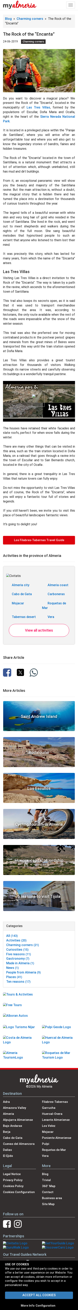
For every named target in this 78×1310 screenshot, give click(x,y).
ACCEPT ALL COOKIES (39, 1295)
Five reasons (18, 954)
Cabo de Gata (22, 594)
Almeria (8, 1114)
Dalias (7, 1150)
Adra (6, 1102)
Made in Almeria (20, 963)
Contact (47, 1192)
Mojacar (18, 603)
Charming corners (30, 19)
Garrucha (48, 1108)
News (12, 968)
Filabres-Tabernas (55, 1102)
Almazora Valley (14, 1108)
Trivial (46, 1180)
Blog (8, 19)
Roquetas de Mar (54, 1150)
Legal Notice (12, 1174)
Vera (51, 617)
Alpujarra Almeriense (18, 1120)
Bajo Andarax (12, 1126)
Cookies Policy (13, 1186)
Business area (52, 1198)
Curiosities (17, 949)
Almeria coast (58, 585)
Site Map (48, 1204)
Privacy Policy (12, 1180)
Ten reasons (18, 982)
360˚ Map (48, 1186)
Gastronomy (17, 958)
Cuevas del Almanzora (19, 1144)
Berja (6, 1132)
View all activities (39, 630)
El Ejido (8, 1156)
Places (14, 977)
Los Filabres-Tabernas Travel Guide (39, 540)
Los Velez (48, 1126)
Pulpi (45, 1144)
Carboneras (56, 594)
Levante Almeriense (56, 1120)
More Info (28, 1305)
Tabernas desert (24, 617)
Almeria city (20, 585)
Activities (16, 940)
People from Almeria (23, 972)
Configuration (45, 1305)
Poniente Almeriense (56, 1138)
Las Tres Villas (38, 107)
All (12, 936)
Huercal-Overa (52, 1114)
